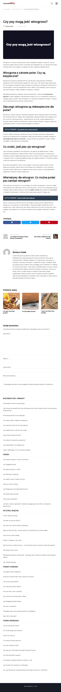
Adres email (7, 367)
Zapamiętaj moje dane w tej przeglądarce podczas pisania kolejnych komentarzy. (29, 384)
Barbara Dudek (9, 26)
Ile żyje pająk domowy (29, 311)
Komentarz (7, 334)
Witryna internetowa (9, 376)
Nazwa (5, 358)
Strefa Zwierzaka (8, 17)
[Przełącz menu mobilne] (56, 3)
